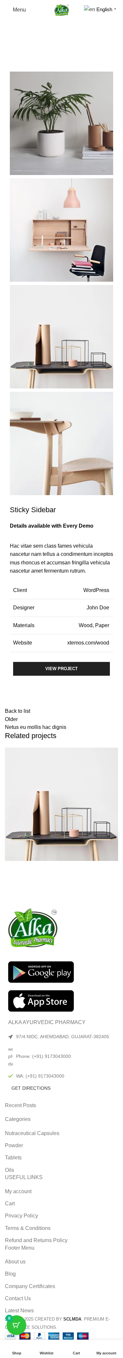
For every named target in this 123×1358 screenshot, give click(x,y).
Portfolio (33, 45)
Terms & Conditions (28, 1228)
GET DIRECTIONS (31, 1088)
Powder (14, 1145)
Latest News (19, 1310)
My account (18, 1191)
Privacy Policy (21, 1215)
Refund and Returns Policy (36, 1240)
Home (11, 45)
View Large (113, 752)
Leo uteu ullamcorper (46, 881)
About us (15, 1261)
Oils (9, 1170)
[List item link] (61, 1056)
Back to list (17, 711)
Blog (10, 1274)
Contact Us (18, 1298)
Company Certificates (30, 1286)
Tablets (13, 1157)
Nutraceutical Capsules (32, 1133)
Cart (10, 1203)
